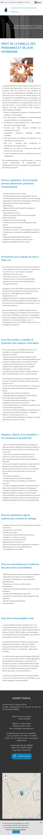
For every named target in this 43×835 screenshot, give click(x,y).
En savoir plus (15, 829)
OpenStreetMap (22, 818)
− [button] (5, 779)
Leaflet (13, 818)
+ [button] (5, 776)
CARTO (38, 818)
